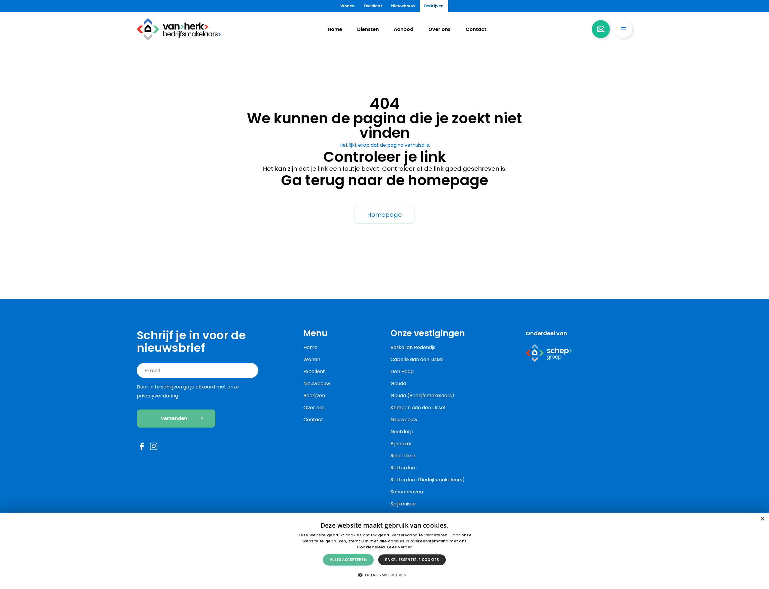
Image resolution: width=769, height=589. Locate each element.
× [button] (762, 519)
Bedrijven (434, 6)
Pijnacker (401, 443)
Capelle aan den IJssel (417, 359)
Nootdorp (402, 431)
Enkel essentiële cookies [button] (412, 559)
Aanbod (403, 29)
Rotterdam (404, 467)
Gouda (398, 383)
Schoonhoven (407, 491)
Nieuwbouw (403, 6)
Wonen (347, 6)
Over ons (439, 29)
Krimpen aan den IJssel (418, 407)
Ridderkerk (403, 455)
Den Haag (402, 371)
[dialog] (384, 551)
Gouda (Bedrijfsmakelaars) (422, 395)
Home (335, 29)
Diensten (368, 29)
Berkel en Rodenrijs (413, 347)
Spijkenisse (403, 503)
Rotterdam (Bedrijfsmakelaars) (428, 479)
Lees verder (399, 547)
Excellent (373, 6)
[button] (384, 575)
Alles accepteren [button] (348, 559)
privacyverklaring (157, 395)
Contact (476, 29)
